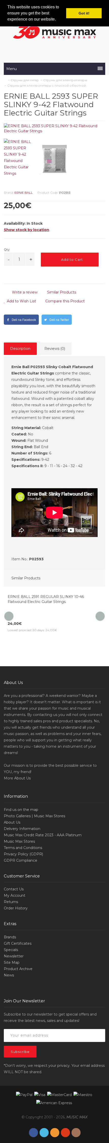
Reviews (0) (54, 348)
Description (20, 348)
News (9, 975)
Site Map (12, 962)
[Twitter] (44, 1132)
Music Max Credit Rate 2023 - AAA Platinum (43, 835)
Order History (16, 908)
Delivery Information (22, 828)
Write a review (24, 292)
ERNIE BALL (23, 192)
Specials (11, 950)
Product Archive (18, 969)
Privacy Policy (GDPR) (23, 854)
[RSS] (54, 1132)
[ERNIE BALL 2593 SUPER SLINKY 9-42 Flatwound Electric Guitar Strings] (54, 128)
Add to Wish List (21, 301)
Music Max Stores (19, 841)
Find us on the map (21, 809)
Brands (10, 937)
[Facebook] (33, 1132)
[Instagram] (76, 1132)
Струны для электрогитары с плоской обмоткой (46, 85)
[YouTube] (65, 1132)
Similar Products (61, 292)
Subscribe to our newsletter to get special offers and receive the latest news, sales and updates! (50, 1017)
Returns (11, 902)
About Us (22, 778)
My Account (14, 895)
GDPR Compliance (20, 860)
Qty (7, 249)
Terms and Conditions (23, 847)
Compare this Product (64, 301)
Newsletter (14, 956)
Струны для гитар (25, 80)
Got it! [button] (84, 13)
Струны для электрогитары (65, 80)
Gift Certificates (17, 943)
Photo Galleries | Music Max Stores (34, 816)
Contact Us (14, 889)
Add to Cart (71, 259)
